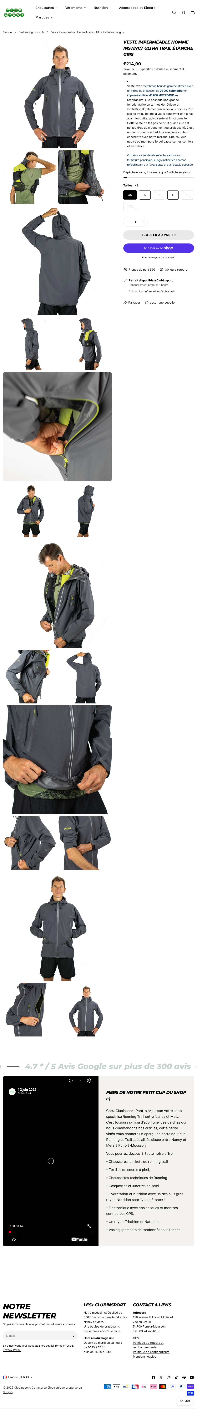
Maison (7, 32)
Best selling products (31, 32)
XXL (133, 208)
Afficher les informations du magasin (152, 291)
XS (130, 195)
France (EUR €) (18, 1377)
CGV (136, 1338)
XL (190, 196)
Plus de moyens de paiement (158, 257)
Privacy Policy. (12, 1349)
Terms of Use (63, 1345)
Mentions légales (144, 1356)
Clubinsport (22, 1387)
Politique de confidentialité (151, 1352)
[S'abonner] (73, 1336)
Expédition (146, 69)
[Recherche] (174, 12)
